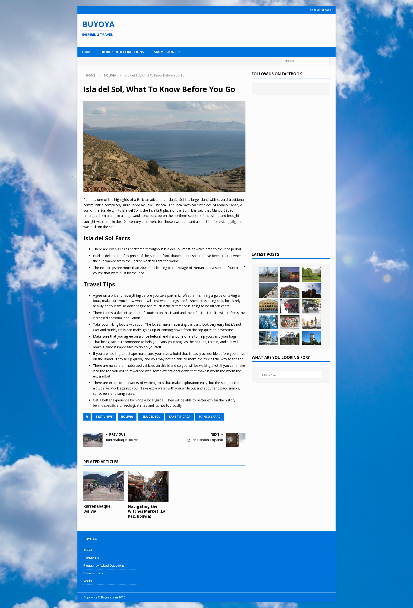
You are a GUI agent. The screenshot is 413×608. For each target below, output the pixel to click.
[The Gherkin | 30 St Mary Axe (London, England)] (268, 322)
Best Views (104, 417)
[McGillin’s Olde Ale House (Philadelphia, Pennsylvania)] (289, 306)
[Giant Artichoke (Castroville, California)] (289, 274)
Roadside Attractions (123, 51)
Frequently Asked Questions (104, 565)
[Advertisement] (237, 30)
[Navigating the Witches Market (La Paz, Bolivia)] (148, 486)
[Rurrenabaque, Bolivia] (103, 486)
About (87, 550)
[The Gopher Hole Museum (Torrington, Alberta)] (289, 322)
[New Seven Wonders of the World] (268, 306)
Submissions (165, 51)
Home (87, 51)
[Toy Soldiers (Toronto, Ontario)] (268, 338)
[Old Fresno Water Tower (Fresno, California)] (311, 338)
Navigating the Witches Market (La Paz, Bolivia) (146, 511)
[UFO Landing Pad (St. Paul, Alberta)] (289, 338)
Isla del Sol (150, 417)
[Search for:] (306, 61)
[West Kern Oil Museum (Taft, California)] (268, 274)
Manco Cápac (209, 417)
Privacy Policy (93, 573)
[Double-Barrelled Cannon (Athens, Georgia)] (311, 306)
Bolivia (127, 417)
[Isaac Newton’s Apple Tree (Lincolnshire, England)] (311, 274)
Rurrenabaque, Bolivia (97, 509)
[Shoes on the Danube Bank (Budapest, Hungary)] (268, 290)
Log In (87, 580)
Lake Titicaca (179, 417)
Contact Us (91, 558)
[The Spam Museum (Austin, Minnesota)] (289, 290)
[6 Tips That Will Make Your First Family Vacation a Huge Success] (311, 322)
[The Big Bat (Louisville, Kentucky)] (311, 290)
